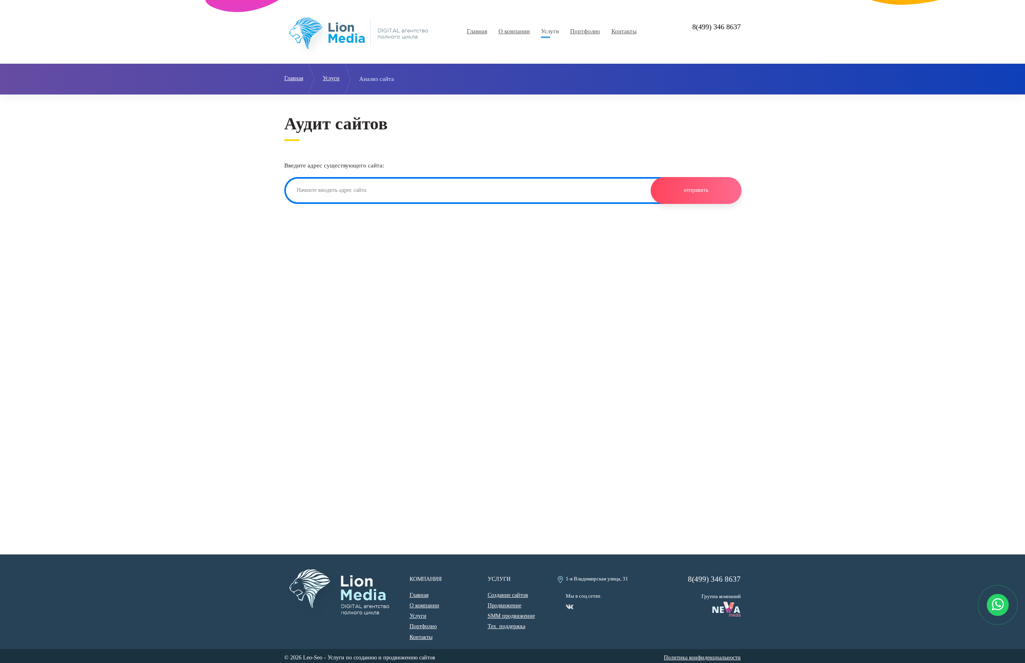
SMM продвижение (511, 616)
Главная (477, 31)
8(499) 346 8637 (716, 27)
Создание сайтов (508, 595)
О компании (514, 31)
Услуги (550, 31)
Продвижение (504, 606)
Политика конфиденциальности (702, 658)
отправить (696, 190)
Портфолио (585, 31)
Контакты (624, 31)
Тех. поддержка (506, 626)
